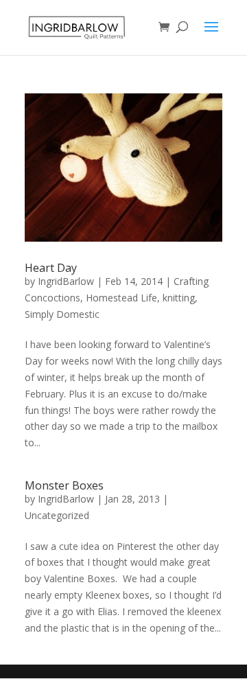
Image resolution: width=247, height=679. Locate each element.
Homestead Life (121, 297)
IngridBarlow (66, 281)
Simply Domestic (62, 314)
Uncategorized (57, 515)
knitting (179, 297)
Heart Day (51, 267)
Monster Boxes (64, 485)
